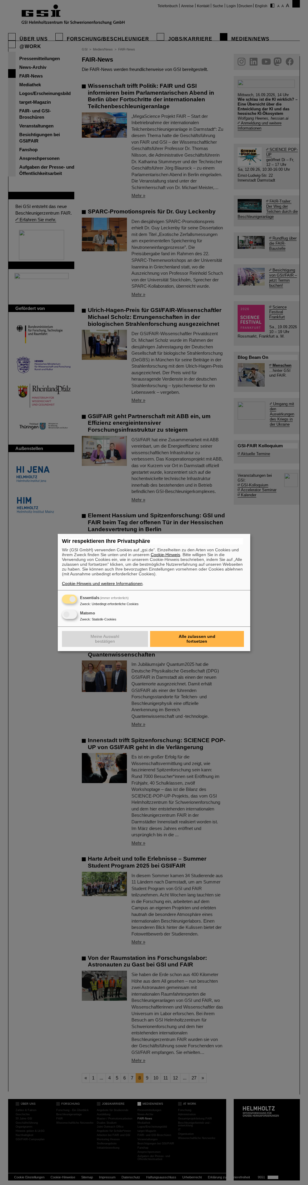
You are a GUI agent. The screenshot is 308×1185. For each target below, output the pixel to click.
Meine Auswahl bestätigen (105, 639)
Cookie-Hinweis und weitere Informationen (102, 583)
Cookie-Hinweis (165, 554)
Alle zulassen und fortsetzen (197, 639)
